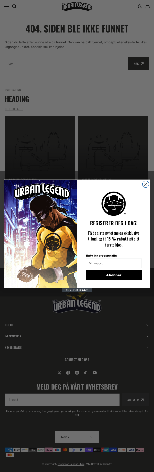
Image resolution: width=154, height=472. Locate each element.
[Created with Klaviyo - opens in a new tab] (77, 290)
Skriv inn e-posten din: (101, 255)
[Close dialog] (145, 184)
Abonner (113, 275)
